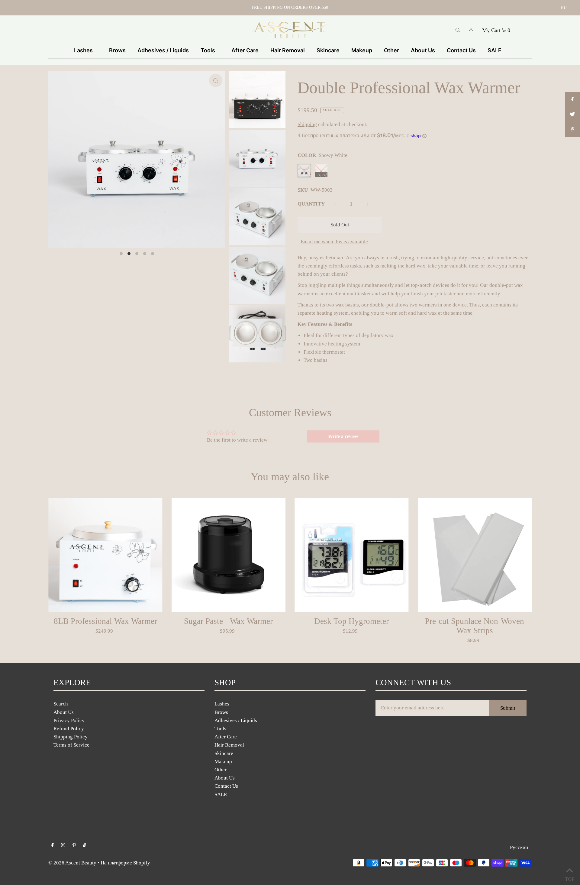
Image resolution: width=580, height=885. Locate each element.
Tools (220, 728)
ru (564, 7)
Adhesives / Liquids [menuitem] (163, 50)
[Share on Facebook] (572, 99)
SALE (220, 794)
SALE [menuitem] (494, 50)
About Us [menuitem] (423, 50)
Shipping (307, 124)
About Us (63, 712)
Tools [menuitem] (208, 50)
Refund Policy (68, 728)
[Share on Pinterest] (572, 129)
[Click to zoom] (215, 80)
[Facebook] (52, 845)
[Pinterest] (74, 845)
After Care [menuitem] (245, 50)
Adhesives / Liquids (235, 720)
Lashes (221, 704)
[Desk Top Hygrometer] (352, 555)
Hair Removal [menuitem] (287, 50)
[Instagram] (63, 845)
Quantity (311, 204)
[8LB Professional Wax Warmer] (105, 555)
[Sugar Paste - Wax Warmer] (229, 555)
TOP (569, 877)
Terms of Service (71, 745)
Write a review (343, 436)
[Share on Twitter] (572, 114)
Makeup (223, 761)
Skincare (223, 753)
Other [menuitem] (391, 50)
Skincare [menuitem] (328, 50)
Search (60, 704)
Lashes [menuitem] (83, 50)
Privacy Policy (69, 720)
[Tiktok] (84, 845)
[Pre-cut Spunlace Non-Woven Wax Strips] (475, 555)
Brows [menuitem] (117, 50)
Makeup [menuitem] (361, 50)
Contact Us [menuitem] (461, 50)
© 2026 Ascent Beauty (72, 863)
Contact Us (226, 786)
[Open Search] (458, 29)
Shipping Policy (70, 737)
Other (220, 770)
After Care (225, 737)
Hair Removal (229, 745)
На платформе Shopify (125, 863)
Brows (221, 712)
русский (519, 847)
